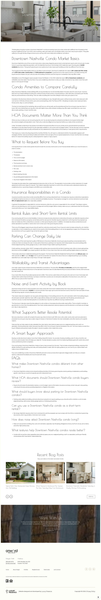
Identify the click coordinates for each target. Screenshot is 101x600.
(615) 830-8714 (10, 561)
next (11, 496)
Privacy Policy (91, 591)
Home (7, 569)
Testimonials (47, 569)
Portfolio (26, 569)
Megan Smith (68, 352)
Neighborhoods (36, 569)
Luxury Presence (47, 591)
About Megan (16, 569)
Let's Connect (57, 569)
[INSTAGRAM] (90, 569)
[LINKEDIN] (93, 569)
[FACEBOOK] (86, 569)
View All (91, 496)
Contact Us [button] (50, 530)
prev (7, 496)
